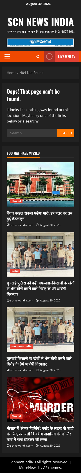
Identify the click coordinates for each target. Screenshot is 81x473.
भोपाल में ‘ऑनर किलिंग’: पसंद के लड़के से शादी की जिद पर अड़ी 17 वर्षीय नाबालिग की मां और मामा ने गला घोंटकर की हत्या (40, 433)
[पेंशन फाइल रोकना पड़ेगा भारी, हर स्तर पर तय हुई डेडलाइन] (40, 184)
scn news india (40, 21)
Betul (15, 271)
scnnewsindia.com (21, 225)
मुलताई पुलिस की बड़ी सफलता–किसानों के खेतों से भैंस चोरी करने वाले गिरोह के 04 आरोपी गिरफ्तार (40, 288)
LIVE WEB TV (66, 56)
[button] (7, 56)
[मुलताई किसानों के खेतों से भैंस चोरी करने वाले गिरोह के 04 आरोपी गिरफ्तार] (40, 329)
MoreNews (28, 467)
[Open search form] (38, 56)
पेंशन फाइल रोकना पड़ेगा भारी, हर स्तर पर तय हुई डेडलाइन (39, 215)
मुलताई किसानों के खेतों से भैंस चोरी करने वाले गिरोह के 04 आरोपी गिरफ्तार (39, 361)
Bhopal (16, 201)
